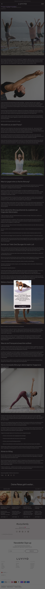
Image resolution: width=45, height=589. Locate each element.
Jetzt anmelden (22, 306)
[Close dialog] (30, 282)
